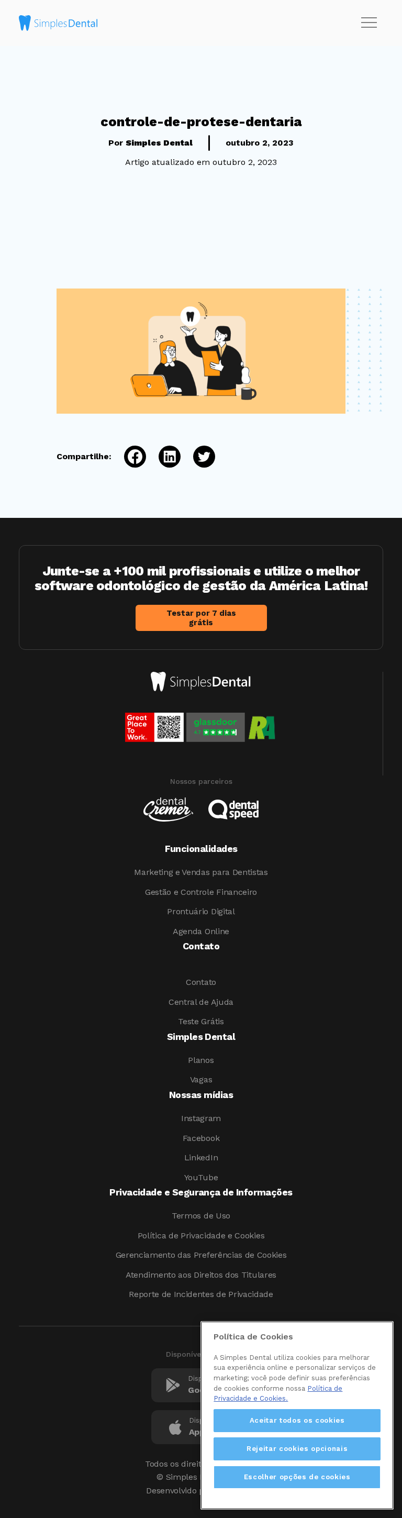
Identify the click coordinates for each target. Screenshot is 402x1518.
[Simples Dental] (58, 23)
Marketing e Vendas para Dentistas (200, 872)
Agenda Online (201, 931)
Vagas (201, 1079)
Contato (201, 982)
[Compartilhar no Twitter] (198, 457)
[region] (297, 1415)
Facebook (201, 1138)
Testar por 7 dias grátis (201, 617)
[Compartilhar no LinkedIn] (163, 457)
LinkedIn (201, 1157)
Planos (201, 1060)
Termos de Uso (201, 1216)
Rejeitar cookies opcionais (297, 1449)
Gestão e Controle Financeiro (201, 892)
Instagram (201, 1118)
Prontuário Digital (200, 911)
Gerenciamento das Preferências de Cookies (201, 1255)
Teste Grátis (201, 1021)
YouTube (201, 1177)
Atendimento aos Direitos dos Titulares (201, 1275)
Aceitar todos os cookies (297, 1420)
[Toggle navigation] (369, 23)
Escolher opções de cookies (297, 1477)
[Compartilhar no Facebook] (128, 457)
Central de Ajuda (201, 1002)
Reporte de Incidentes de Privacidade (201, 1294)
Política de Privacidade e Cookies (201, 1235)
